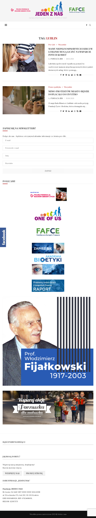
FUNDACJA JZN (57, 59)
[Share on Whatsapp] (75, 75)
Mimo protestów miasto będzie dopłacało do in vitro (68, 93)
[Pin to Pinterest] (66, 75)
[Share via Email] (80, 75)
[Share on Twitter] (63, 75)
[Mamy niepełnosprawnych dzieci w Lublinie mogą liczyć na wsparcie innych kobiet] (24, 58)
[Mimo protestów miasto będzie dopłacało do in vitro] (24, 100)
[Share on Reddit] (72, 75)
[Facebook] (86, 25)
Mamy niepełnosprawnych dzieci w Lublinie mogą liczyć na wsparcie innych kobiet (70, 51)
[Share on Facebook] (60, 75)
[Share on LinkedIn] (69, 75)
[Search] (90, 25)
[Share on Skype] (77, 75)
